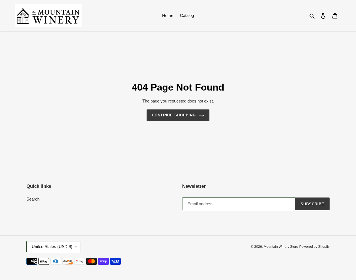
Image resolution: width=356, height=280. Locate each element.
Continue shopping (174, 115)
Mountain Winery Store (281, 247)
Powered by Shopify (314, 247)
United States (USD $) (52, 246)
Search (32, 199)
